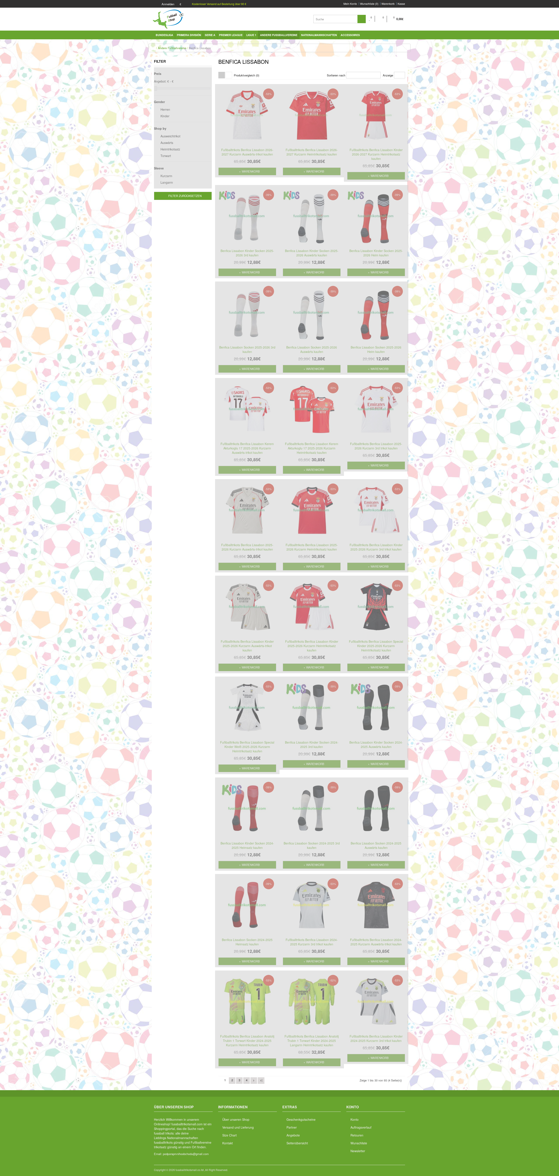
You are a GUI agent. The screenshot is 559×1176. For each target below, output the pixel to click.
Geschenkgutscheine (301, 1119)
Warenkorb (388, 3)
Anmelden (167, 4)
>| (261, 1080)
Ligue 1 (251, 35)
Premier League (231, 35)
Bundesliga (164, 35)
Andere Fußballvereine (278, 35)
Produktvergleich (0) (246, 75)
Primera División (189, 35)
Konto (354, 1119)
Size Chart (229, 1135)
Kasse (401, 3)
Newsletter (357, 1151)
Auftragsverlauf (360, 1127)
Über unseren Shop (235, 1119)
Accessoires (350, 35)
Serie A (210, 35)
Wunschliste (358, 1143)
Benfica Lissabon (200, 48)
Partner (291, 1127)
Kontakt (227, 1143)
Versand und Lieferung (238, 1127)
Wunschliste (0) (369, 3)
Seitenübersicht (297, 1143)
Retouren (356, 1135)
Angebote (293, 1135)
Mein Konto (350, 3)
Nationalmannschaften (319, 35)
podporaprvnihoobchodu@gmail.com (186, 1154)
